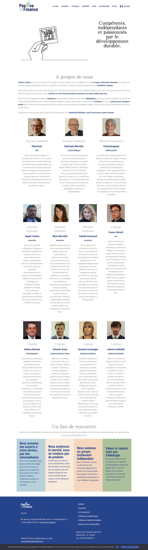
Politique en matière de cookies (89, 520)
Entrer (114, 6)
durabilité (85, 6)
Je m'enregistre (84, 512)
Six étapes (75, 6)
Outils (94, 6)
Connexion (82, 508)
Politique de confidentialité (88, 516)
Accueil (55, 6)
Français (127, 6)
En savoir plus (104, 6)
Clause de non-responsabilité (89, 524)
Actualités (65, 6)
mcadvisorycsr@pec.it (48, 522)
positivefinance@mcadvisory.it (32, 541)
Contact (81, 504)
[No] (145, 547)
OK (117, 547)
